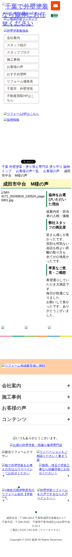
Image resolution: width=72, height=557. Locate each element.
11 (49, 487)
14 (61, 487)
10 (46, 487)
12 (53, 487)
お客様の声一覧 (27, 171)
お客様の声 (51, 171)
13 (57, 487)
